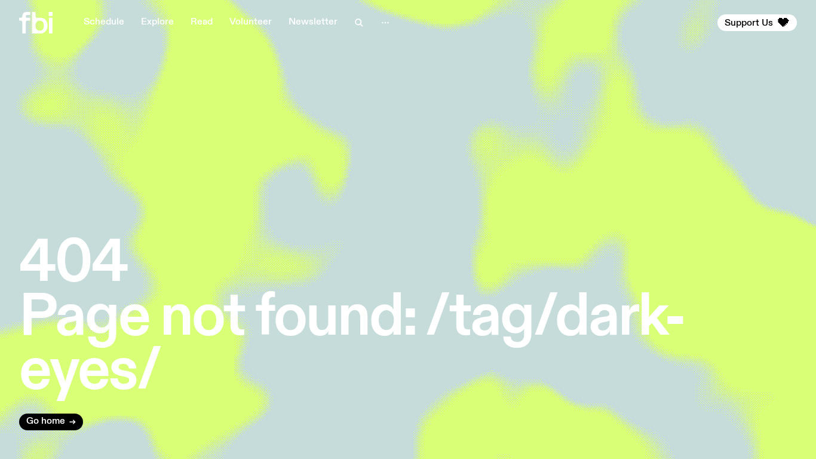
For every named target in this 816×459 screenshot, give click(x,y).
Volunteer (250, 22)
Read (202, 22)
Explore (157, 22)
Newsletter (313, 22)
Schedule (104, 22)
